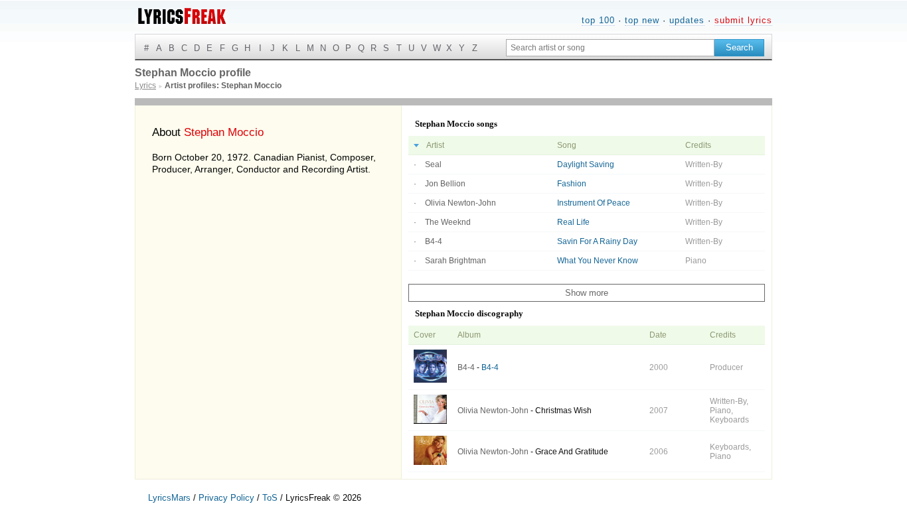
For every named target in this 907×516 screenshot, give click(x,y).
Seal (433, 164)
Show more (586, 293)
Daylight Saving (585, 164)
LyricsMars (169, 498)
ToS (270, 498)
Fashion (571, 183)
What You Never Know (597, 260)
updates (686, 20)
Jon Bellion (445, 183)
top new (642, 20)
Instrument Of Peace (593, 203)
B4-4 (433, 241)
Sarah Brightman (455, 260)
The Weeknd (448, 222)
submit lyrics (743, 20)
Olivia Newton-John (460, 203)
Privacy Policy (226, 498)
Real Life (573, 222)
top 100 (598, 20)
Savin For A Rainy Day (597, 241)
